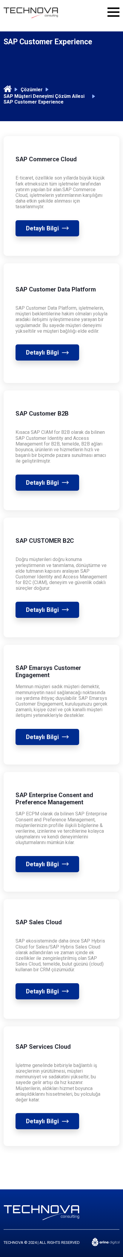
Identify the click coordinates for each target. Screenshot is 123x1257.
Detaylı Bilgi (42, 228)
